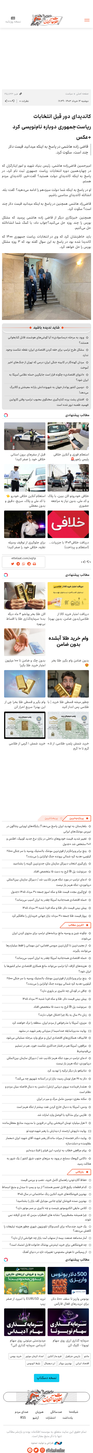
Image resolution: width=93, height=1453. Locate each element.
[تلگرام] (29, 1450)
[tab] (79, 818)
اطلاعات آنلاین (46, 20)
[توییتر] (36, 1450)
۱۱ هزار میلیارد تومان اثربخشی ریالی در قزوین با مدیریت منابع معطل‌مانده (44, 1123)
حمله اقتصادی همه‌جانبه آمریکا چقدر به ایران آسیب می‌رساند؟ (51, 899)
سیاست (69, 94)
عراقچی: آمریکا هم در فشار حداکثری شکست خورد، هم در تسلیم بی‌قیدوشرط (53, 1048)
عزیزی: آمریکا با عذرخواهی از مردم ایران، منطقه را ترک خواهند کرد (49, 1022)
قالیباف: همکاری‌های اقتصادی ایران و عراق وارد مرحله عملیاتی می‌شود (46, 1037)
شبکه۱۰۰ (73, 1412)
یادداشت (68, 1417)
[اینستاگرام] (42, 1450)
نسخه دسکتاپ (46, 1378)
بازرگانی (79, 1172)
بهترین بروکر (65, 1363)
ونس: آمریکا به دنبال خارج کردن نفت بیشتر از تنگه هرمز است (52, 1107)
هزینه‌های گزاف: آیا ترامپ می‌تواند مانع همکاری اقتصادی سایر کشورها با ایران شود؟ (47, 969)
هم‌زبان (39, 1412)
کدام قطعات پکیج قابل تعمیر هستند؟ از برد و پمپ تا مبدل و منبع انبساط (44, 1187)
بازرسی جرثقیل (72, 1356)
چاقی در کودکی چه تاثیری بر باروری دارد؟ (63, 990)
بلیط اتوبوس (33, 1363)
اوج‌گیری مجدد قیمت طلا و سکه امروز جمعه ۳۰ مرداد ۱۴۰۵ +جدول (49, 891)
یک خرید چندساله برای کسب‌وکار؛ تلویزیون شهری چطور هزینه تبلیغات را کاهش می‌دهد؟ (47, 1228)
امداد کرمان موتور (35, 1356)
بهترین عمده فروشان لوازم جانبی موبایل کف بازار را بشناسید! (51, 1201)
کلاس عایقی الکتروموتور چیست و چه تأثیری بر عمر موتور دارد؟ (51, 1208)
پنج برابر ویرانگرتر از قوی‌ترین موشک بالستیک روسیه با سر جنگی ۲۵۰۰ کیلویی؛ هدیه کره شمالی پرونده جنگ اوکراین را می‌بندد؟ (49, 854)
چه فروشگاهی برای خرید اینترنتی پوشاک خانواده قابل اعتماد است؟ (48, 1244)
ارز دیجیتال (49, 1363)
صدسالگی (56, 1412)
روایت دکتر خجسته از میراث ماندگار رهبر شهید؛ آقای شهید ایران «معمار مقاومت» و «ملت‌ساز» (48, 1141)
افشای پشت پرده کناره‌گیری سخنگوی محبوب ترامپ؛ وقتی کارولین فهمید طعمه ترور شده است (48, 402)
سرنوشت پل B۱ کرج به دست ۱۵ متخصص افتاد (60, 871)
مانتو (86, 1356)
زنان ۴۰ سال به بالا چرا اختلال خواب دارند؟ (62, 1014)
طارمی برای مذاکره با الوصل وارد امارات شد (62, 1115)
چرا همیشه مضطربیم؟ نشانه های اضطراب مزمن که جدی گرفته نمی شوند (49, 1217)
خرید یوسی (16, 1356)
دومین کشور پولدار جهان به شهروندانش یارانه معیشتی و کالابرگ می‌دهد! (49, 390)
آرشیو (36, 1417)
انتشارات (51, 1417)
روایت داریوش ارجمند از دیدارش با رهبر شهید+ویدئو (56, 1131)
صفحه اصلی (82, 94)
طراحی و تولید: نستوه (42, 1443)
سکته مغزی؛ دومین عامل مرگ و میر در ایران (62, 1099)
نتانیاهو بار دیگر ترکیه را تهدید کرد (67, 1070)
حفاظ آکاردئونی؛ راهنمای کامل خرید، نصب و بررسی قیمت (54, 1180)
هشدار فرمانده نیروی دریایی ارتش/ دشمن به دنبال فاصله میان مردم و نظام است (48, 1089)
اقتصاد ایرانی (82, 1363)
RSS (23, 1417)
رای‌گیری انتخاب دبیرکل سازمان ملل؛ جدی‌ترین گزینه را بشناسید (50, 863)
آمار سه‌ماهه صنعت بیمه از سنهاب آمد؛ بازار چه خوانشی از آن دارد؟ (49, 1238)
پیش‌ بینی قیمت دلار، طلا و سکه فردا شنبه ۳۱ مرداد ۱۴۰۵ (54, 907)
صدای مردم (21, 1412)
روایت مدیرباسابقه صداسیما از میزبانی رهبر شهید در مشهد (52, 1030)
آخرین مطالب (76, 925)
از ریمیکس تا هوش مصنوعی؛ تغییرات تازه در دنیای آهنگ (54, 1252)
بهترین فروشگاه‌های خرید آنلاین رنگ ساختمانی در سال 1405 (52, 1194)
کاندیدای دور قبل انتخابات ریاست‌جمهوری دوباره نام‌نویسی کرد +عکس (52, 126)
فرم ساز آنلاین (54, 1356)
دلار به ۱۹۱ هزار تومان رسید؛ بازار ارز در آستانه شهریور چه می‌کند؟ (51, 1078)
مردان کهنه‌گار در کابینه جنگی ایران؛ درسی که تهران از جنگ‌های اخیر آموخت (48, 365)
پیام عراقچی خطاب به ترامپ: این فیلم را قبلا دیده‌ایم (56, 1150)
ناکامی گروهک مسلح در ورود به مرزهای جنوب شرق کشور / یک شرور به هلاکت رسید (49, 1161)
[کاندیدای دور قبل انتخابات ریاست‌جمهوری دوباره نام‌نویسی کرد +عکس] (46, 286)
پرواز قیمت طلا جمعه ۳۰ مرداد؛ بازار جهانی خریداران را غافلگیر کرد (49, 915)
